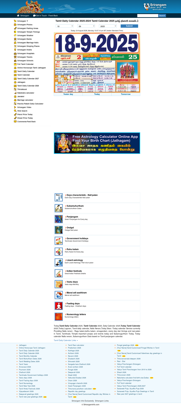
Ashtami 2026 (73, 353)
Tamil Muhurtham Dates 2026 (30, 358)
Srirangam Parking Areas (27, 28)
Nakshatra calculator (25, 93)
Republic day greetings (76, 391)
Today (97, 94)
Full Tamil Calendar (25, 64)
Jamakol (20, 96)
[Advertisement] (97, 114)
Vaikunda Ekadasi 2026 (77, 377)
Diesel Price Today (25, 118)
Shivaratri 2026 (74, 361)
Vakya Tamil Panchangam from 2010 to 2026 (134, 369)
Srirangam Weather (25, 35)
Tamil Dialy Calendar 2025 (29, 350)
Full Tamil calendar (124, 367)
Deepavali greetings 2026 (28, 394)
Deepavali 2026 (74, 372)
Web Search (22, 111)
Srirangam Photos (24, 24)
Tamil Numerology (26, 383)
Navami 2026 (73, 356)
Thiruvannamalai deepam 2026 (128, 358)
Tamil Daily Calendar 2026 (28, 85)
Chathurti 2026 (24, 372)
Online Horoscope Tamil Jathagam (31, 67)
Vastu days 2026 (25, 377)
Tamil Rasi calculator (76, 345)
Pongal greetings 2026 (125, 345)
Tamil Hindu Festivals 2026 (29, 388)
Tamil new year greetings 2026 (30, 396)
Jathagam (21, 82)
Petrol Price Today (24, 114)
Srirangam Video (24, 107)
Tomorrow (126, 94)
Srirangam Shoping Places (28, 46)
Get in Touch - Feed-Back (47, 15)
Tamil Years (23, 364)
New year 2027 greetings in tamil (129, 394)
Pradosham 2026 (74, 347)
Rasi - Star (121, 361)
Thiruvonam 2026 (123, 375)
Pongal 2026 (73, 369)
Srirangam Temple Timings (28, 32)
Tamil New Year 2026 (27, 386)
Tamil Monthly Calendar (28, 356)
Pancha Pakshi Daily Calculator (30, 103)
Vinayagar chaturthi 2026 (77, 383)
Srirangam (24, 15)
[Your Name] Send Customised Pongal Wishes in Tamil (138, 347)
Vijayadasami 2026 (26, 391)
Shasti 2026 (121, 372)
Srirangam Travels (24, 57)
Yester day (68, 94)
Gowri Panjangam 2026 (77, 386)
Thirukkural (22, 89)
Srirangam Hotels (24, 49)
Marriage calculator (25, 100)
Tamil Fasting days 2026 (28, 380)
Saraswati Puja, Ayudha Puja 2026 (130, 388)
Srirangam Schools (25, 60)
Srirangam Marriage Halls (27, 42)
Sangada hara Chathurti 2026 (79, 364)
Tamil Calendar (23, 75)
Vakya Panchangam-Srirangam (129, 364)
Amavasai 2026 (25, 367)
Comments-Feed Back (26, 121)
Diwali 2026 (72, 375)
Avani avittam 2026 (75, 367)
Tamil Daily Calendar (26, 71)
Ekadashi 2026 (73, 358)
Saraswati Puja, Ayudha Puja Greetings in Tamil (135, 391)
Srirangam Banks (24, 39)
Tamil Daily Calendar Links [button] (65, 340)
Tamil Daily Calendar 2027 (28, 78)
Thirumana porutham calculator (80, 388)
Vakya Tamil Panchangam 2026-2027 (131, 386)
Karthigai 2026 (73, 350)
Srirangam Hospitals (25, 53)
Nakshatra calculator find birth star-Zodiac (133, 377)
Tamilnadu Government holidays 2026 (33, 375)
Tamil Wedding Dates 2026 (29, 361)
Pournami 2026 (24, 369)
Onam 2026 (72, 380)
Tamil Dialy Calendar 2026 (29, 353)
